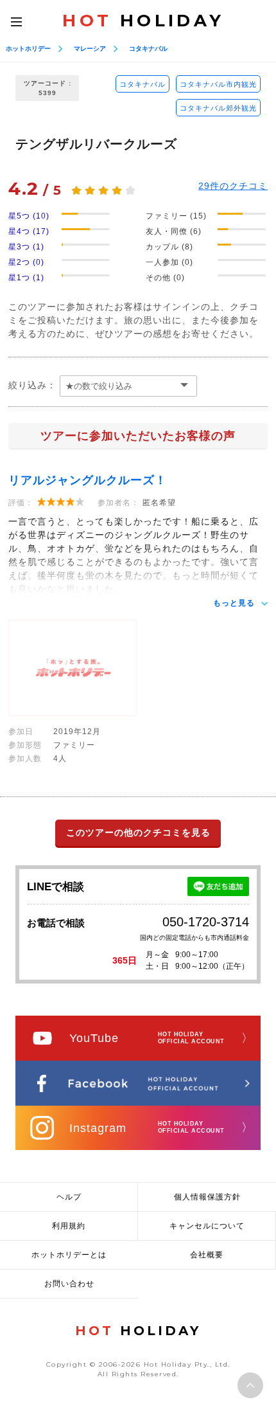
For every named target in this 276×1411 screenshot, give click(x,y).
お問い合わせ (69, 1283)
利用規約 (68, 1225)
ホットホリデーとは (69, 1254)
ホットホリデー (28, 48)
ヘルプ (69, 1196)
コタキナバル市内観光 (218, 84)
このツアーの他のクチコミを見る (138, 832)
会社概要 (206, 1254)
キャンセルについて (207, 1225)
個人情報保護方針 (207, 1196)
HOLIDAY (143, 20)
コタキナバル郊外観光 (218, 108)
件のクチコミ (233, 186)
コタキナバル (148, 48)
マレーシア (90, 48)
